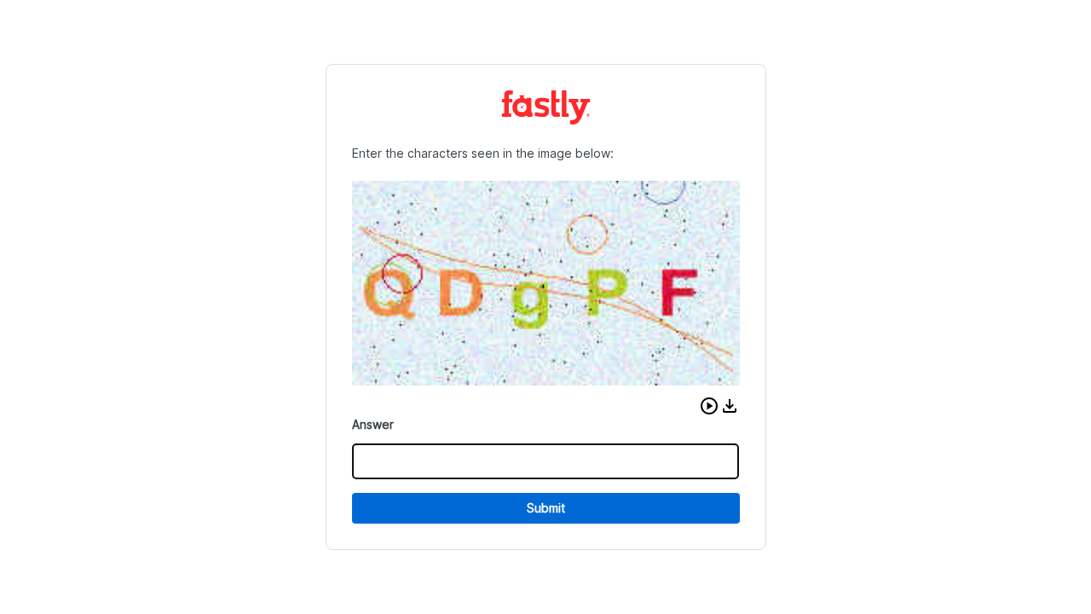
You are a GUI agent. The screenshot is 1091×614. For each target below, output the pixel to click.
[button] (709, 406)
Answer (373, 424)
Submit (546, 508)
